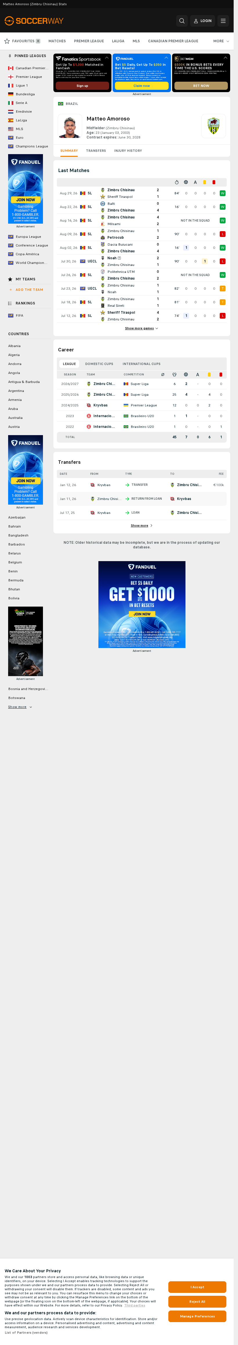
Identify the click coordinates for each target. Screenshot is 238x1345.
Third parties (134, 1305)
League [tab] (69, 364)
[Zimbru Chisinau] (214, 127)
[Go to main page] (44, 20)
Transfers (96, 151)
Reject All (197, 1302)
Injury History (128, 151)
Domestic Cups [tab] (99, 364)
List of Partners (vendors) (26, 1333)
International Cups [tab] (141, 364)
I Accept (197, 1287)
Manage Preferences (197, 1316)
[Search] (182, 21)
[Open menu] (223, 21)
